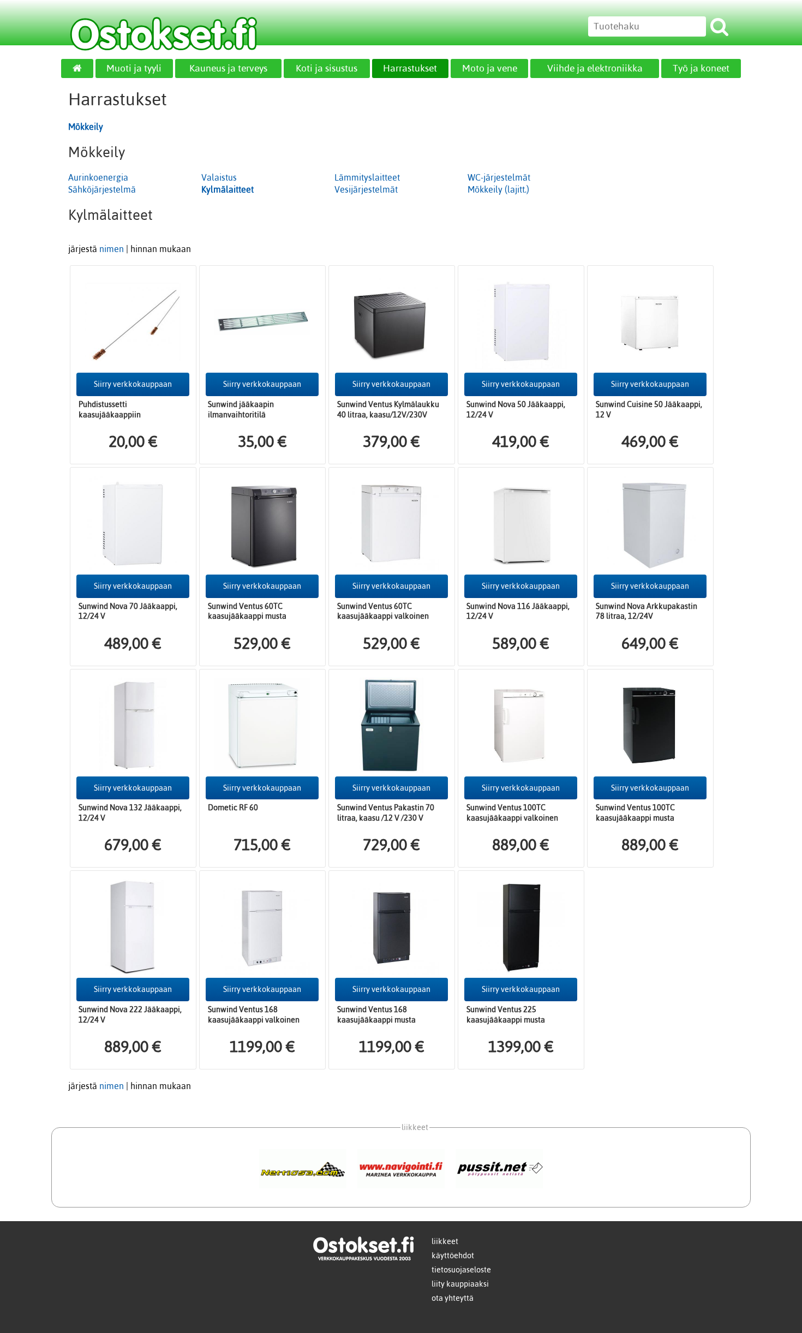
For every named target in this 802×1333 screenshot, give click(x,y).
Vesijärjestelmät (366, 189)
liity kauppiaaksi (460, 1284)
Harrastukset (410, 68)
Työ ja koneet (701, 68)
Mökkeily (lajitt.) (498, 189)
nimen (111, 249)
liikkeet (445, 1241)
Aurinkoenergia (98, 177)
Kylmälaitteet (227, 189)
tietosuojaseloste (461, 1269)
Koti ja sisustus (326, 68)
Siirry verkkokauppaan (133, 384)
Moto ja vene (489, 68)
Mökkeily (85, 126)
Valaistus (219, 177)
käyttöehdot (453, 1255)
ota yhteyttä (453, 1298)
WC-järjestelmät (499, 177)
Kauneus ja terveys (228, 68)
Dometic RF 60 (233, 807)
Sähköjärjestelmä (102, 189)
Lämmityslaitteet (367, 177)
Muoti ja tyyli (133, 68)
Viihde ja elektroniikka (595, 68)
